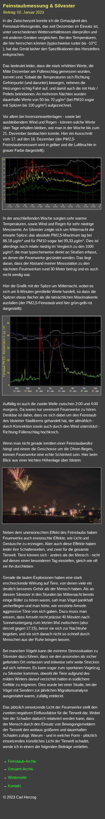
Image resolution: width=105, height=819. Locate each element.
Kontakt (14, 786)
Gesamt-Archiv (20, 769)
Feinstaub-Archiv (22, 761)
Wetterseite (17, 777)
